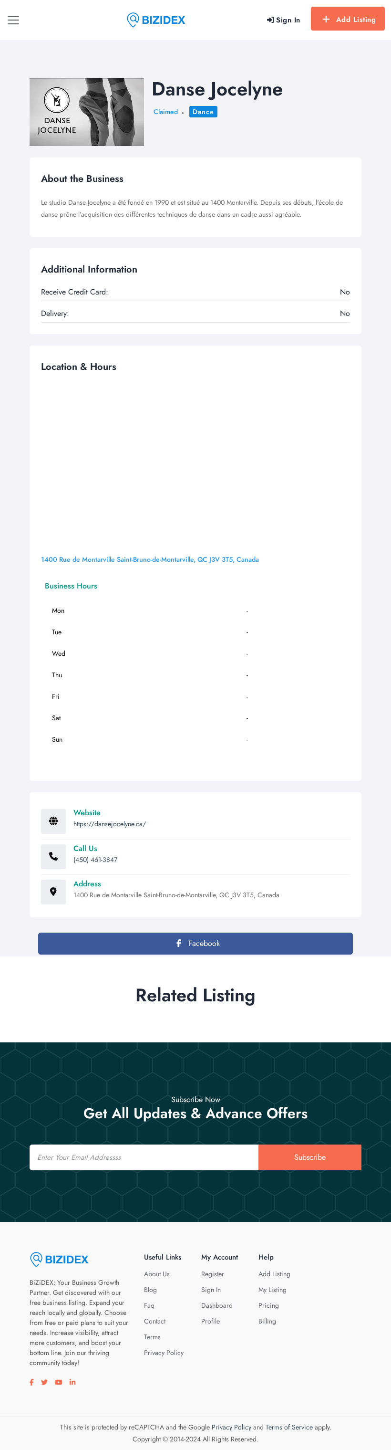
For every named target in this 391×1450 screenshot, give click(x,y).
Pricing (268, 1305)
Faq (149, 1305)
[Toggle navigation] (13, 20)
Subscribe (310, 1157)
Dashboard (217, 1305)
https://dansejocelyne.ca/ (109, 824)
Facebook (203, 943)
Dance (203, 111)
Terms (152, 1337)
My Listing (272, 1289)
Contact (154, 1321)
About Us (157, 1274)
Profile (210, 1321)
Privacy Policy (164, 1352)
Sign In (211, 1289)
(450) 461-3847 (95, 859)
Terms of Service (289, 1427)
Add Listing (356, 19)
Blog (150, 1289)
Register (212, 1274)
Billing (267, 1321)
